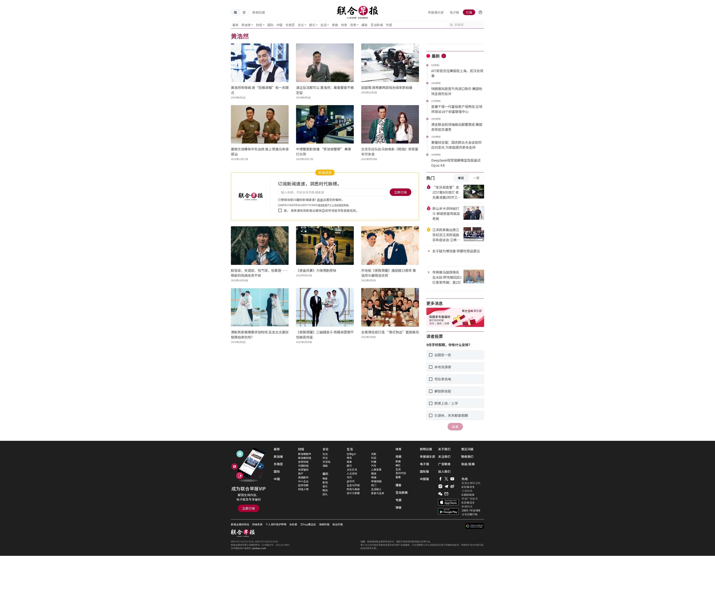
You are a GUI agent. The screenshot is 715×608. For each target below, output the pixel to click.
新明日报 (258, 12)
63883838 (468, 495)
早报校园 (376, 481)
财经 (259, 25)
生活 (323, 25)
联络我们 (467, 456)
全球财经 (303, 462)
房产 (300, 473)
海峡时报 (324, 524)
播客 (364, 25)
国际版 (424, 471)
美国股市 (303, 477)
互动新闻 (377, 25)
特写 (349, 458)
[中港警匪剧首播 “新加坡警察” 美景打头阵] (325, 124)
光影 (373, 454)
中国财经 (303, 465)
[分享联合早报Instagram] (440, 486)
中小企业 (303, 481)
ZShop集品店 (308, 524)
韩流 (325, 490)
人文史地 (352, 473)
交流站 (326, 462)
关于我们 (444, 449)
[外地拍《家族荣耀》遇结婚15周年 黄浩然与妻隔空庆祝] (390, 245)
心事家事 (376, 469)
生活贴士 (376, 489)
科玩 (373, 458)
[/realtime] (443, 56)
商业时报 (337, 524)
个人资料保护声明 (339, 205)
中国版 (424, 479)
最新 (235, 25)
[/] (357, 12)
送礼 (325, 494)
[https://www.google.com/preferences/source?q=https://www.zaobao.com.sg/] (474, 526)
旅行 (349, 465)
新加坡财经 (304, 458)
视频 (353, 25)
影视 (325, 482)
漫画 (325, 465)
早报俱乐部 (436, 12)
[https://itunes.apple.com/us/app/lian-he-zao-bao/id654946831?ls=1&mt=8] (448, 502)
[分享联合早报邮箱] (446, 494)
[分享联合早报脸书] (440, 479)
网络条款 (257, 524)
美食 (349, 462)
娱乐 (312, 25)
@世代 (351, 481)
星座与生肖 (377, 493)
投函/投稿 (468, 464)
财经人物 (303, 489)
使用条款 (322, 205)
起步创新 (303, 485)
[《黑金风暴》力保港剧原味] (325, 245)
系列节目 (400, 473)
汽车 (373, 465)
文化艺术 (352, 469)
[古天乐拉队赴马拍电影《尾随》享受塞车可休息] (390, 124)
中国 (280, 25)
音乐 (325, 486)
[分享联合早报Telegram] (446, 486)
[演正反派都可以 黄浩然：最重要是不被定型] (325, 62)
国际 (270, 25)
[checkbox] (280, 210)
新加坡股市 (304, 454)
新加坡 (246, 25)
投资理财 (303, 469)
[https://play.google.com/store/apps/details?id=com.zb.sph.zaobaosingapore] (448, 511)
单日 (461, 178)
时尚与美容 (353, 489)
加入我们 (444, 471)
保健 (335, 25)
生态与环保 (353, 485)
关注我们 (444, 456)
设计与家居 (353, 493)
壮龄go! (351, 454)
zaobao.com (259, 548)
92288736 (471, 514)
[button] (480, 12)
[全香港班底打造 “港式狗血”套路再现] (390, 307)
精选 (373, 473)
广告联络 (444, 464)
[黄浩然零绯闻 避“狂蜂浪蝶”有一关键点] (260, 62)
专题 (389, 25)
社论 (325, 454)
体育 (344, 25)
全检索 (293, 524)
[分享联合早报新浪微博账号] (452, 486)
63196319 (468, 487)
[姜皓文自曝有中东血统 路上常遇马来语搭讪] (260, 124)
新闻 (398, 461)
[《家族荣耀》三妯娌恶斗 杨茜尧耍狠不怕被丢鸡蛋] (325, 307)
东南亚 (290, 25)
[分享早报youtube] (452, 479)
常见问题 (467, 449)
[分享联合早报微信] (440, 494)
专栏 (349, 477)
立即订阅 (248, 508)
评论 (325, 458)
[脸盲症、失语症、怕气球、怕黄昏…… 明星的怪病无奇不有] (260, 245)
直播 (398, 477)
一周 (476, 178)
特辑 (373, 477)
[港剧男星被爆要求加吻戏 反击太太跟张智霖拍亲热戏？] (260, 307)
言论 (301, 25)
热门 (373, 485)
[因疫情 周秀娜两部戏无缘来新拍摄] (390, 62)
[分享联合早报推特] (446, 479)
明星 (325, 478)
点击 (320, 199)
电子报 (454, 12)
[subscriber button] (480, 12)
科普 (373, 462)
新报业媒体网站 (240, 524)
